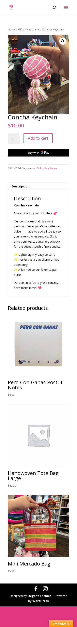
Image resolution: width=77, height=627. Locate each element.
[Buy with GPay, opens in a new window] (38, 153)
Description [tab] (20, 186)
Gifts (21, 29)
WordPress (40, 601)
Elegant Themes (39, 596)
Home (12, 29)
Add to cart (38, 138)
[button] (62, 41)
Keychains (33, 29)
